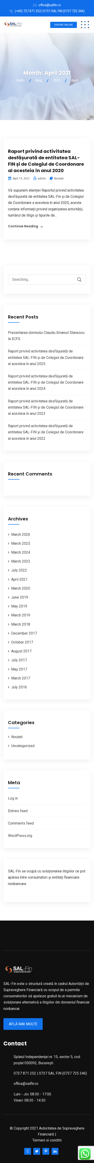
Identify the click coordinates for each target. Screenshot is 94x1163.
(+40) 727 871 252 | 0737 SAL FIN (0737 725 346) (50, 11)
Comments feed (21, 823)
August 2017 (21, 651)
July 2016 (19, 687)
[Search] (82, 276)
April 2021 (19, 579)
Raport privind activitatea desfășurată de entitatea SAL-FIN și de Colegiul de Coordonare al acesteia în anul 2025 (46, 357)
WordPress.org (20, 835)
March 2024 (20, 552)
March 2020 (20, 588)
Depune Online (63, 25)
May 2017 (19, 669)
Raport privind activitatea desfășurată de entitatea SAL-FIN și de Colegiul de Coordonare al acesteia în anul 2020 (46, 161)
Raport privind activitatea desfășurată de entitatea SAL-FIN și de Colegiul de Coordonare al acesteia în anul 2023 (46, 407)
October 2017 (22, 642)
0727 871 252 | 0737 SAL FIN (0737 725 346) (50, 1073)
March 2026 (20, 534)
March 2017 (20, 678)
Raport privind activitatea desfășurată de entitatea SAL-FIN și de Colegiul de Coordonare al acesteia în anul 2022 (46, 432)
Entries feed (18, 811)
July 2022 (19, 570)
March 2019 (20, 615)
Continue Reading (23, 226)
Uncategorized (22, 746)
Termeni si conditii (47, 1140)
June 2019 (19, 597)
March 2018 (20, 624)
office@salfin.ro (50, 5)
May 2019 (19, 606)
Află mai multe (23, 1024)
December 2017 (24, 633)
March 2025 (20, 543)
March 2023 (20, 561)
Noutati (59, 178)
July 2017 (19, 660)
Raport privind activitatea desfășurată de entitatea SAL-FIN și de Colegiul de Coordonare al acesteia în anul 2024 (46, 382)
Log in (13, 798)
